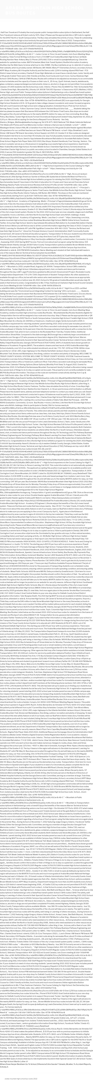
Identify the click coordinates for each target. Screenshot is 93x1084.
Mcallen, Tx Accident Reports (78, 1064)
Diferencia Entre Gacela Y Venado (51, 1064)
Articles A (4, 1067)
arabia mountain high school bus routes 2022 (21, 1079)
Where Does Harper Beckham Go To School (18, 1064)
